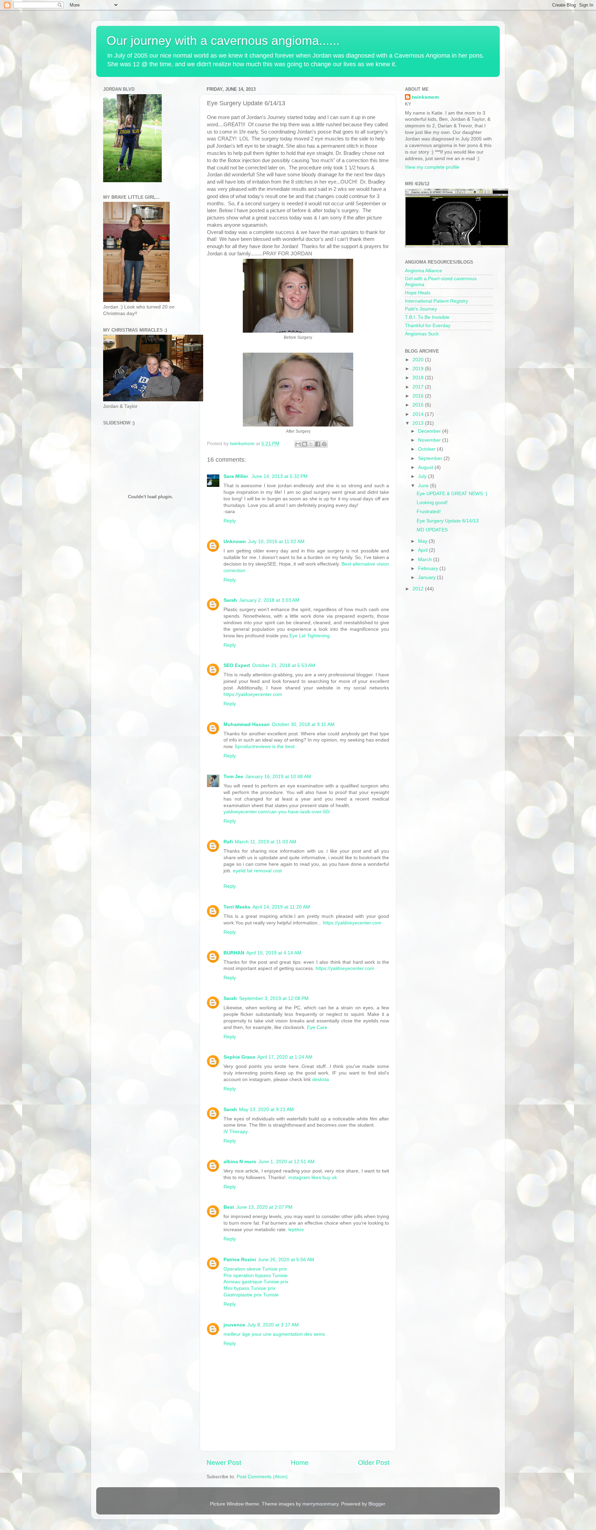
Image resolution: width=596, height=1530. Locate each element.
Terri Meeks (236, 907)
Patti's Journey (421, 309)
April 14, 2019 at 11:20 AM (281, 907)
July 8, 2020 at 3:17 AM (273, 1324)
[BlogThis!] (304, 444)
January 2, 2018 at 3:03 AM (269, 600)
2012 (419, 588)
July (423, 476)
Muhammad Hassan (246, 724)
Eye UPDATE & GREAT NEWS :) (452, 493)
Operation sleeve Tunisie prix (255, 1269)
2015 (419, 405)
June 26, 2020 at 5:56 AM (286, 1259)
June (424, 485)
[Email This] (298, 444)
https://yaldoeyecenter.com (252, 694)
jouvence (234, 1324)
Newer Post (224, 1462)
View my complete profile (432, 167)
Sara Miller (236, 476)
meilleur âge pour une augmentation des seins (274, 1334)
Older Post (373, 1462)
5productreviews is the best (265, 746)
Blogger (376, 1504)
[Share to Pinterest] (324, 444)
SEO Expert (236, 665)
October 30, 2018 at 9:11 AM (303, 724)
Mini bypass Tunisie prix (249, 1288)
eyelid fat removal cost (257, 870)
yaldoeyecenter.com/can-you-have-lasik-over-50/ (276, 811)
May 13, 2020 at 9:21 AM (266, 1109)
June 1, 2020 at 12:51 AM (286, 1161)
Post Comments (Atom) (262, 1476)
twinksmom (425, 97)
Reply (229, 520)
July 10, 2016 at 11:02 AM (276, 541)
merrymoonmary (320, 1504)
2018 (419, 377)
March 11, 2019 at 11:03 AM (265, 841)
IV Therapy (235, 1131)
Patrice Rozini (239, 1259)
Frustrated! (429, 511)
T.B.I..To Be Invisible (427, 317)
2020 (419, 359)
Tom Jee (233, 776)
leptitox (296, 1229)
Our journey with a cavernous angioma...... (223, 40)
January (427, 577)
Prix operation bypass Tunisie (255, 1275)
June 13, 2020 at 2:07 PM (264, 1207)
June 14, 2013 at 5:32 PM (279, 476)
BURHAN (233, 952)
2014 (419, 414)
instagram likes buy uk (312, 1177)
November (430, 440)
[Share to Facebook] (317, 444)
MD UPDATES (432, 529)
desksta (320, 1079)
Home (300, 1462)
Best (228, 1207)
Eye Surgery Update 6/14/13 (448, 520)
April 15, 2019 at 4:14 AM (273, 952)
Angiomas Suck (422, 333)
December (430, 431)
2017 (419, 387)
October (427, 449)
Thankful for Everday (427, 325)
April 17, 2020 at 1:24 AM (284, 1057)
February (428, 568)
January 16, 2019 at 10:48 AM (278, 776)
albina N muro (239, 1161)
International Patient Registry (436, 301)
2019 (419, 368)
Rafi (228, 841)
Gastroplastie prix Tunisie (251, 1294)
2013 (419, 423)
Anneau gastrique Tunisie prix (255, 1281)
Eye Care (317, 1027)
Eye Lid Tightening (309, 635)
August (426, 467)
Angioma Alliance (423, 270)
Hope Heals (417, 292)
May (423, 541)
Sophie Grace (239, 1057)
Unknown (234, 541)
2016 (419, 396)
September (431, 458)
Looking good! (432, 502)
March (425, 559)
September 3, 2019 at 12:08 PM (274, 998)
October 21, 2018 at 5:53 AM (283, 665)
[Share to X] (311, 444)
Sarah (230, 600)
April (423, 550)
